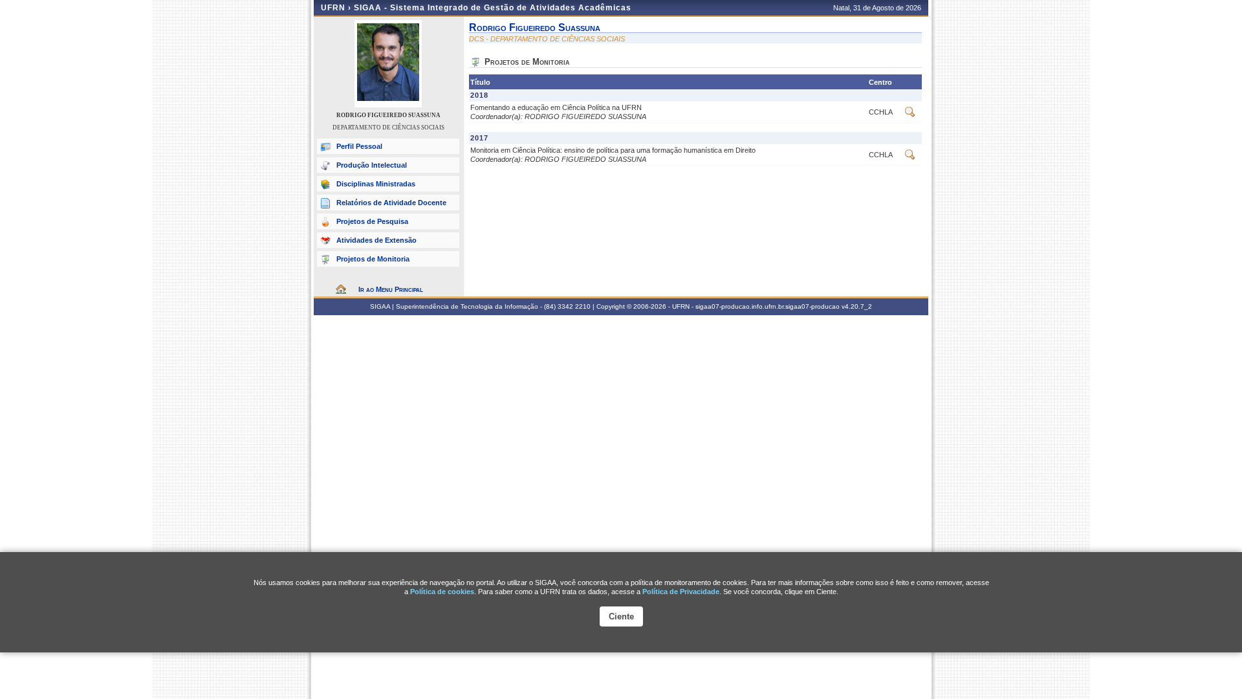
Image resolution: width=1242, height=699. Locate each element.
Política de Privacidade (680, 591)
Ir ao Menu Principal (390, 289)
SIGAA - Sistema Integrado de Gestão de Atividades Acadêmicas (492, 7)
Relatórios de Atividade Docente (391, 202)
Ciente (621, 616)
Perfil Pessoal (359, 146)
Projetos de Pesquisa (372, 221)
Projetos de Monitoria (372, 259)
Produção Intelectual (371, 165)
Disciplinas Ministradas (375, 184)
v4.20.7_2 (857, 306)
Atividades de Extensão (376, 240)
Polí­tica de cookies (442, 591)
